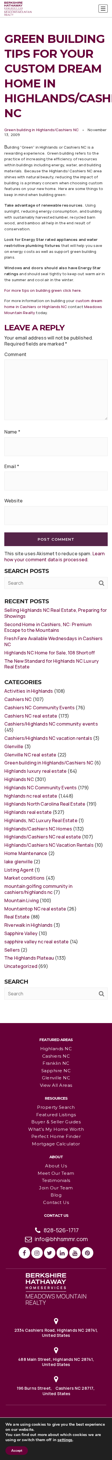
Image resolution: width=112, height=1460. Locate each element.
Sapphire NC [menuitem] (56, 1070)
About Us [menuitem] (56, 1166)
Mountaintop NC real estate (35, 909)
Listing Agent (19, 870)
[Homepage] (18, 9)
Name (12, 432)
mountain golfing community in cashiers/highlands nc (38, 889)
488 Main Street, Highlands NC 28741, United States (56, 1362)
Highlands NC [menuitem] (56, 1048)
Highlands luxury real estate (35, 771)
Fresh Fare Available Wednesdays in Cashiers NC (53, 641)
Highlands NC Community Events (40, 787)
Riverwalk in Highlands (28, 925)
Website (13, 501)
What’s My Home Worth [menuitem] (56, 1129)
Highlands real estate (28, 812)
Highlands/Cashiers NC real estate (42, 837)
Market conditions (24, 878)
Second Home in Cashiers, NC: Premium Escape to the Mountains (48, 627)
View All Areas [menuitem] (56, 1085)
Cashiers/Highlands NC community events (51, 724)
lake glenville (18, 861)
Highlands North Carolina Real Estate (44, 804)
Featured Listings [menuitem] (56, 1114)
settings (64, 1440)
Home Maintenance (25, 853)
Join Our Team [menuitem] (56, 1188)
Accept (16, 1450)
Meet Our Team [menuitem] (56, 1173)
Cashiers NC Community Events (39, 707)
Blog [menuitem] (56, 1195)
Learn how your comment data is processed (54, 556)
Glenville (13, 746)
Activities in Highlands (28, 691)
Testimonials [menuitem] (56, 1180)
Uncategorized (20, 966)
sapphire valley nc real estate (36, 941)
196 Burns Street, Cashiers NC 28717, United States (56, 1390)
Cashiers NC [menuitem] (56, 1056)
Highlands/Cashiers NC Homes (38, 829)
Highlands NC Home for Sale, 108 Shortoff (49, 653)
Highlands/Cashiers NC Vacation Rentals (49, 845)
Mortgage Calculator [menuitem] (56, 1144)
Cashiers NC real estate (30, 716)
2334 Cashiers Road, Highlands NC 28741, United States (56, 1332)
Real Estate (17, 917)
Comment (15, 354)
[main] (56, 511)
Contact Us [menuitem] (56, 1202)
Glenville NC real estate (30, 755)
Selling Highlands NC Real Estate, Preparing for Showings (55, 613)
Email (11, 467)
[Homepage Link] (56, 1288)
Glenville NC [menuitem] (56, 1077)
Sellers (12, 950)
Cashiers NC (18, 699)
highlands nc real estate (30, 796)
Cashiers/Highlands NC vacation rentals (48, 738)
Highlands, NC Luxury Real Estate (41, 820)
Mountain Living (21, 900)
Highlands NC (19, 779)
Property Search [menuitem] (56, 1107)
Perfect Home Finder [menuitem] (56, 1136)
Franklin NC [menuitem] (56, 1063)
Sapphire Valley (21, 933)
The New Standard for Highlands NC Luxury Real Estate (51, 664)
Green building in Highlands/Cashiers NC (41, 129)
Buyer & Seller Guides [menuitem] (56, 1122)
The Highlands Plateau (29, 958)
